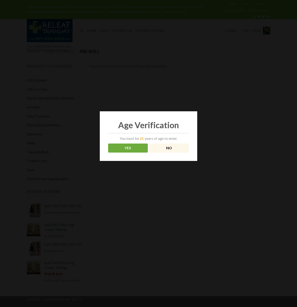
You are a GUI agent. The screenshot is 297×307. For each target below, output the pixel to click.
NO (169, 148)
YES (128, 148)
